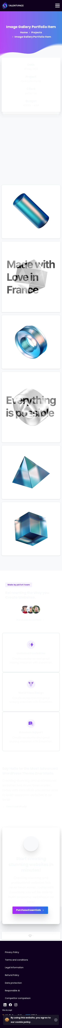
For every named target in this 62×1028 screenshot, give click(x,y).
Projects (36, 32)
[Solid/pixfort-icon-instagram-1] (16, 1004)
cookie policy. (23, 1022)
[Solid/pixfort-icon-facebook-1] (10, 1004)
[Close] (55, 1019)
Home (24, 32)
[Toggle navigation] (57, 5)
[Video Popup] (31, 843)
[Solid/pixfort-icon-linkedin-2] (5, 1004)
